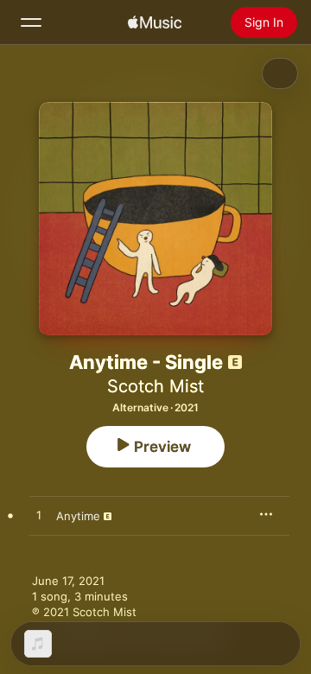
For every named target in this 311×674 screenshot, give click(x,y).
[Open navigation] (31, 22)
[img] (154, 22)
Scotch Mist (155, 386)
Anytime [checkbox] (78, 516)
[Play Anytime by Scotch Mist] (39, 516)
